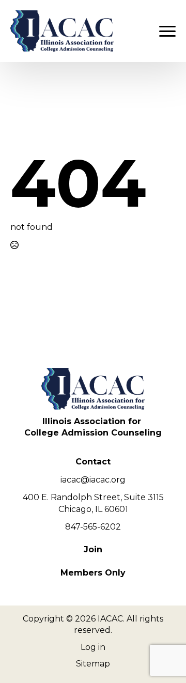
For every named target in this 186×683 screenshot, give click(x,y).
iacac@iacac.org (93, 480)
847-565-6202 (93, 527)
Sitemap (93, 664)
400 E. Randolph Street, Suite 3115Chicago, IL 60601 (93, 503)
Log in (93, 647)
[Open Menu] (167, 31)
